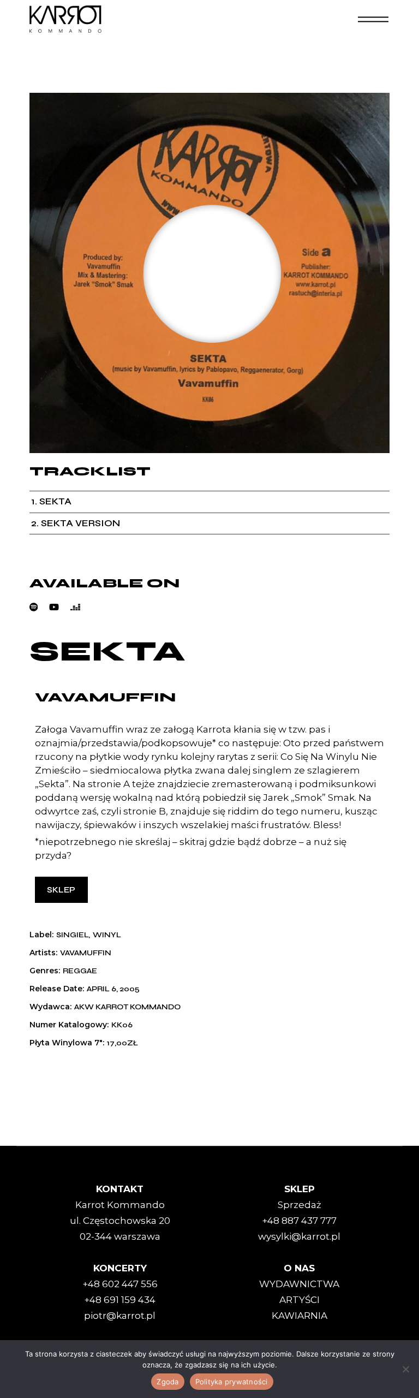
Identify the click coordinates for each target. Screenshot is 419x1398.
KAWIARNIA (299, 1315)
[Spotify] (39, 607)
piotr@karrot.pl (119, 1315)
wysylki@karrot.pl (299, 1236)
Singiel (72, 935)
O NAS (299, 1268)
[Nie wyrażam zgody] (405, 1369)
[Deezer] (81, 607)
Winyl (107, 935)
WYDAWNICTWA (299, 1283)
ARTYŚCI (299, 1299)
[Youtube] (59, 607)
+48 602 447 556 (120, 1283)
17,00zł (122, 1043)
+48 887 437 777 (299, 1220)
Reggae (80, 971)
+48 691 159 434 (119, 1299)
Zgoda (167, 1381)
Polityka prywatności (231, 1381)
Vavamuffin (105, 697)
